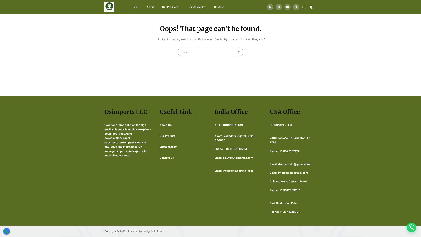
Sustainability (197, 7)
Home (135, 7)
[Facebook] (270, 7)
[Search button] (239, 52)
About (150, 7)
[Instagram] (279, 7)
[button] (411, 227)
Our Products (170, 7)
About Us (166, 125)
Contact (219, 7)
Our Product (167, 136)
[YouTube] (287, 7)
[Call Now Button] (6, 231)
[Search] (303, 7)
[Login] (311, 7)
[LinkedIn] (296, 7)
